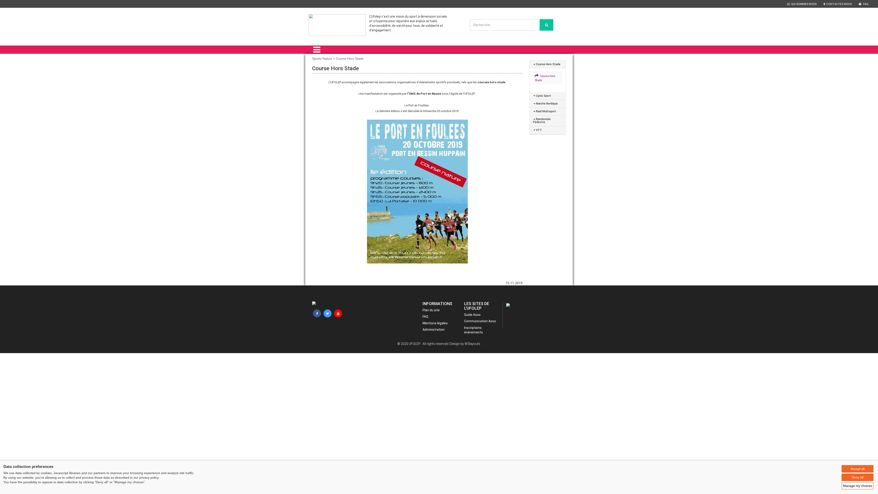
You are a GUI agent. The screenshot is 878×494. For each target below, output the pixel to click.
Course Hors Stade (547, 64)
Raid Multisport (545, 111)
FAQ (865, 4)
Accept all (858, 469)
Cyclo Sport (543, 95)
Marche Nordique (546, 103)
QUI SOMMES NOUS (803, 4)
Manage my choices (857, 486)
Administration (433, 329)
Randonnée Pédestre (542, 121)
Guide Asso (472, 315)
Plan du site (431, 310)
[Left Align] (546, 25)
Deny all (857, 477)
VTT (538, 130)
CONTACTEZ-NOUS (839, 4)
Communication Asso (480, 321)
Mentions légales (435, 323)
